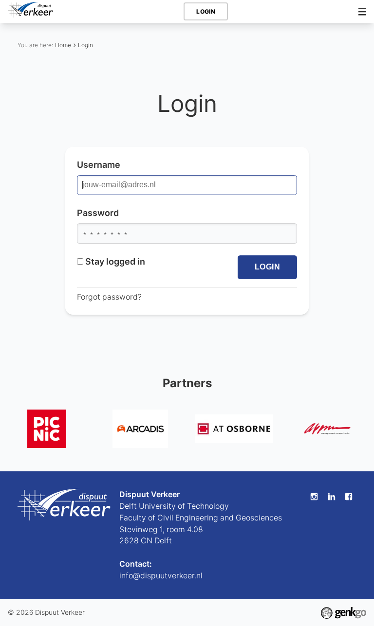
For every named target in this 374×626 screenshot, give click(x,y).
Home (63, 45)
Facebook (348, 496)
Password (98, 213)
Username (98, 165)
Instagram (314, 496)
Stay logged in (115, 261)
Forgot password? (109, 297)
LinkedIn (331, 496)
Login (85, 45)
